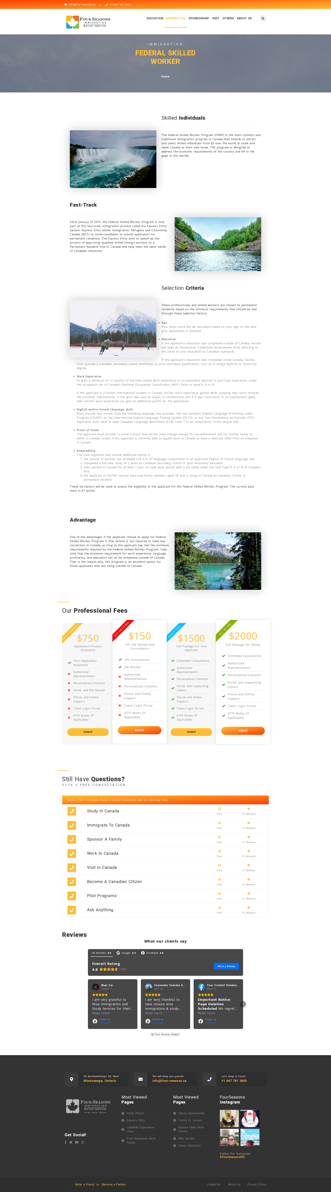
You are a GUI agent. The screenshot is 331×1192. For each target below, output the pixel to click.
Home (165, 76)
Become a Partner (114, 1184)
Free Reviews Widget (167, 1034)
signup (88, 732)
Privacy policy (256, 1184)
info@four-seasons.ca (81, 4)
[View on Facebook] (95, 987)
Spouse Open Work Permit (191, 1129)
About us (234, 1184)
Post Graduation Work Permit (141, 1140)
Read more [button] (100, 1013)
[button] (88, 1004)
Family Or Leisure (190, 1120)
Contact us (213, 1184)
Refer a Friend (84, 1184)
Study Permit (135, 1113)
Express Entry (136, 1120)
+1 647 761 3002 (120, 4)
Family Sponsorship (191, 1113)
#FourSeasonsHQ (232, 1157)
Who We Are (186, 1138)
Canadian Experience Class (140, 1129)
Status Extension (189, 1145)
